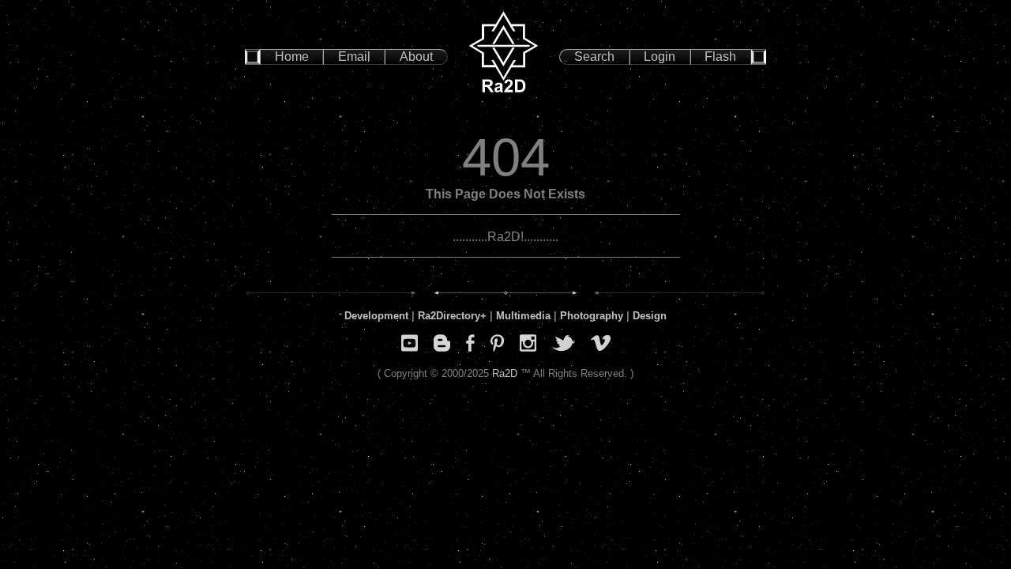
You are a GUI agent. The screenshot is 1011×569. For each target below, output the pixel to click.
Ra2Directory (449, 316)
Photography (591, 316)
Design (650, 316)
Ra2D (504, 373)
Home (292, 56)
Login (659, 56)
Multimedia (523, 316)
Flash (720, 56)
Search (594, 56)
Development (376, 316)
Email (354, 56)
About (416, 56)
